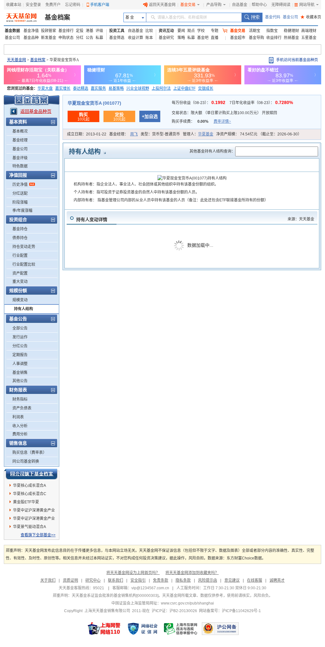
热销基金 (291, 38)
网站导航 (307, 5)
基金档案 (57, 17)
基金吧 (203, 38)
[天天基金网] (22, 17)
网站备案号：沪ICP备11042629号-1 (230, 611)
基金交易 (188, 5)
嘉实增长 (62, 88)
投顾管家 (48, 31)
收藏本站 (13, 5)
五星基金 (308, 38)
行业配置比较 (23, 264)
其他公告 (20, 381)
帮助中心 (259, 5)
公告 (89, 38)
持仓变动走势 (23, 247)
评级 (99, 31)
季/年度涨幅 (22, 210)
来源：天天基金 (301, 219)
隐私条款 (183, 580)
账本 (149, 38)
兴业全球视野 (137, 88)
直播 (214, 38)
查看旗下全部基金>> (38, 535)
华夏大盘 (45, 88)
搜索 (252, 17)
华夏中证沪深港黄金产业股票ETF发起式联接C (34, 511)
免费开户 (53, 5)
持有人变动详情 (91, 219)
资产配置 (20, 273)
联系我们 (115, 580)
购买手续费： (201, 121)
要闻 (181, 31)
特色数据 (20, 166)
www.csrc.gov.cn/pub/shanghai (187, 603)
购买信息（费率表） (29, 452)
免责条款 (160, 580)
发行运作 (20, 337)
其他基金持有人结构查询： (212, 151)
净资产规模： (259, 134)
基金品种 (31, 38)
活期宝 (254, 31)
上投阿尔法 (161, 88)
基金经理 (20, 140)
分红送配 (20, 193)
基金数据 (12, 31)
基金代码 (272, 17)
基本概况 (20, 131)
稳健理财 (291, 31)
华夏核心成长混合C (29, 494)
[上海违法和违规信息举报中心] (180, 628)
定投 (79, 31)
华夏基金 (205, 134)
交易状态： (224, 113)
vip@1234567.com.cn (150, 588)
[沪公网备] (220, 628)
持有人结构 (23, 309)
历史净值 (20, 184)
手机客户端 (99, 5)
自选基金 (239, 5)
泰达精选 (80, 88)
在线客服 (254, 580)
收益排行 (274, 38)
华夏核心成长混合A (29, 485)
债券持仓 (20, 238)
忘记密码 (72, 5)
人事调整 (20, 364)
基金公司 (290, 17)
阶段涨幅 (20, 202)
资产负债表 (21, 408)
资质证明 (70, 580)
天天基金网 (16, 60)
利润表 (18, 417)
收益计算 (135, 38)
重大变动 (20, 281)
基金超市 (237, 38)
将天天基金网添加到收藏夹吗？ (192, 573)
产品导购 (214, 5)
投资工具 (116, 31)
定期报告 (20, 355)
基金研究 (166, 38)
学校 (201, 31)
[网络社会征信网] (142, 628)
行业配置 (20, 255)
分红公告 (20, 346)
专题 (214, 31)
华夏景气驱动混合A (29, 527)
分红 (79, 38)
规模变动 (20, 300)
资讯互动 (166, 31)
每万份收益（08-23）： (199, 103)
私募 (99, 38)
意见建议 (232, 580)
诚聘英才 (277, 580)
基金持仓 (20, 229)
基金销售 (20, 372)
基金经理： (123, 134)
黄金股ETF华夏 (26, 502)
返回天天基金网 (162, 5)
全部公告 (20, 328)
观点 (191, 31)
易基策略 (116, 88)
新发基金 (48, 38)
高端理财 (308, 31)
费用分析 (20, 434)
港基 (89, 31)
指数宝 (272, 31)
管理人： (198, 134)
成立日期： (86, 134)
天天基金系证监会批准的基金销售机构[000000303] (115, 595)
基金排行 (66, 31)
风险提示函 (207, 580)
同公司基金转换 (25, 461)
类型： (160, 134)
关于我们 (48, 580)
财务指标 (20, 399)
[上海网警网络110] (104, 628)
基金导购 (256, 38)
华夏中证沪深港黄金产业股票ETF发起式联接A (34, 519)
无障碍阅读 (280, 5)
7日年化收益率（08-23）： (261, 103)
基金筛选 (116, 38)
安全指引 (138, 580)
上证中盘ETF (184, 88)
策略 (181, 38)
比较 (149, 31)
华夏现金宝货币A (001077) (94, 103)
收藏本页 (311, 17)
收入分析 (20, 426)
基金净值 (31, 31)
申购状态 (66, 38)
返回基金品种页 (35, 111)
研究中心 (93, 580)
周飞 (134, 134)
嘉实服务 (98, 88)
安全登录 (33, 5)
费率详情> (222, 121)
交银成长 (205, 88)
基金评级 (20, 158)
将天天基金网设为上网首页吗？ (133, 573)
